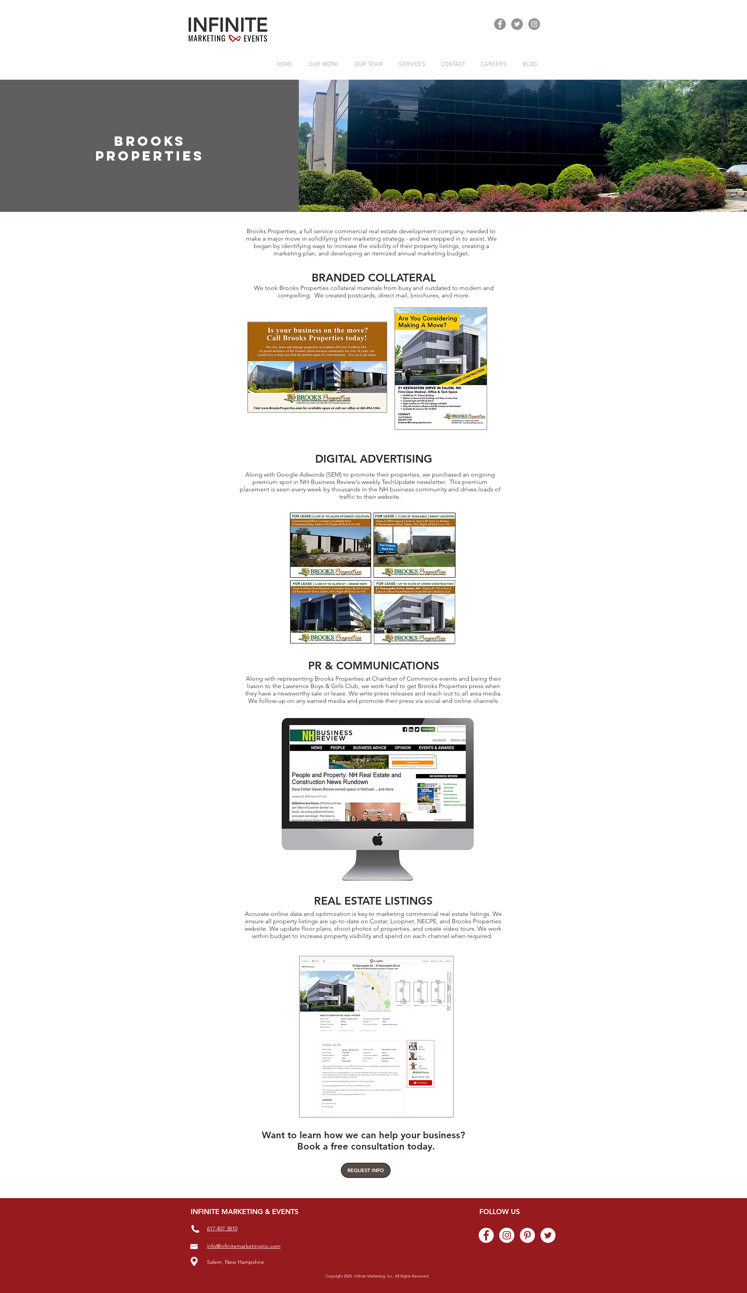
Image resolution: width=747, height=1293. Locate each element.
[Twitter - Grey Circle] (517, 24)
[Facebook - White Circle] (486, 1235)
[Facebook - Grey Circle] (500, 24)
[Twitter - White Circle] (548, 1235)
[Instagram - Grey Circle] (534, 24)
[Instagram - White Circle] (506, 1235)
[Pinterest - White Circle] (527, 1235)
